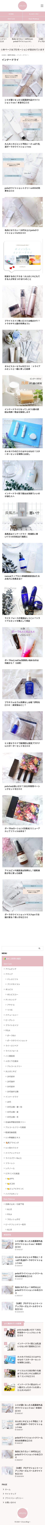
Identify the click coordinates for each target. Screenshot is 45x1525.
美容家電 (7, 1234)
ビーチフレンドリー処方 (15, 1224)
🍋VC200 (11, 1183)
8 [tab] (29, 46)
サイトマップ (10, 1493)
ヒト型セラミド (11, 1147)
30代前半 (11, 1086)
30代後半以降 (12, 1091)
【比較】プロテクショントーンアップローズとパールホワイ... (22, 40)
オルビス (9, 989)
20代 (9, 1101)
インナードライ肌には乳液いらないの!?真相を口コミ (29, 1345)
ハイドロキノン (11, 1193)
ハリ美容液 (10, 1056)
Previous (2, 32)
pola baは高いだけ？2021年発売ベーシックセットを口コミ (29, 1332)
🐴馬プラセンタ (12, 1142)
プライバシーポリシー (14, 1498)
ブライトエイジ (11, 1025)
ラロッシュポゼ (13, 1219)
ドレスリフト (12, 979)
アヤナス (11, 1004)
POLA (7, 1030)
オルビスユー (12, 994)
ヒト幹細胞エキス (12, 1137)
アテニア (9, 974)
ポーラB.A (11, 1035)
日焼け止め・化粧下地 (14, 1204)
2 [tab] (15, 46)
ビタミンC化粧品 (12, 1173)
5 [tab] (22, 46)
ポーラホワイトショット (17, 1040)
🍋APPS (10, 1178)
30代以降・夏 (12, 1111)
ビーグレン (10, 1020)
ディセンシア (10, 999)
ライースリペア (11, 1045)
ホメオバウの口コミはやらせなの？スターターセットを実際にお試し (29, 1359)
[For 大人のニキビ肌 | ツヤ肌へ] (22, 5)
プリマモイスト (13, 984)
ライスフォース (11, 1050)
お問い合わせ (10, 1502)
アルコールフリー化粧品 (15, 1127)
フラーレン (10, 1163)
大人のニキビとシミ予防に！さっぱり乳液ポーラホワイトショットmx (28, 1260)
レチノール (10, 1168)
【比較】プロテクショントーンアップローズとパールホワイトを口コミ (28, 1306)
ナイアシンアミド (12, 1152)
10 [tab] (33, 46)
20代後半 (11, 1081)
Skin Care (11, 18)
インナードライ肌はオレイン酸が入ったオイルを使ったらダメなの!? (29, 1387)
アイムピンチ (10, 968)
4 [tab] (19, 46)
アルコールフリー (14, 1066)
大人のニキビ (34, 14)
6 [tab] (24, 46)
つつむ (10, 1009)
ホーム (7, 1489)
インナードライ (11, 1096)
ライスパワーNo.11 (13, 1158)
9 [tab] (31, 46)
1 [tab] (13, 46)
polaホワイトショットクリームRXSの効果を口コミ (29, 1275)
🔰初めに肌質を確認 (12, 958)
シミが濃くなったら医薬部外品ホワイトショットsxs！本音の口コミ (28, 1244)
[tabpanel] (22, 33)
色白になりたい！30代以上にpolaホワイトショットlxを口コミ (29, 1290)
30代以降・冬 (12, 1117)
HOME (11, 14)
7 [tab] (26, 46)
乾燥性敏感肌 (10, 1132)
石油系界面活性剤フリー (15, 1122)
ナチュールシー (11, 1015)
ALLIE (9, 1209)
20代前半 (11, 1076)
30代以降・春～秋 (14, 1106)
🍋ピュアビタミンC (15, 1188)
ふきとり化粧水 (11, 1061)
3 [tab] (17, 46)
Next (43, 32)
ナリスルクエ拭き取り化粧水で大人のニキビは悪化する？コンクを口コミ (29, 1373)
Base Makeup (34, 18)
